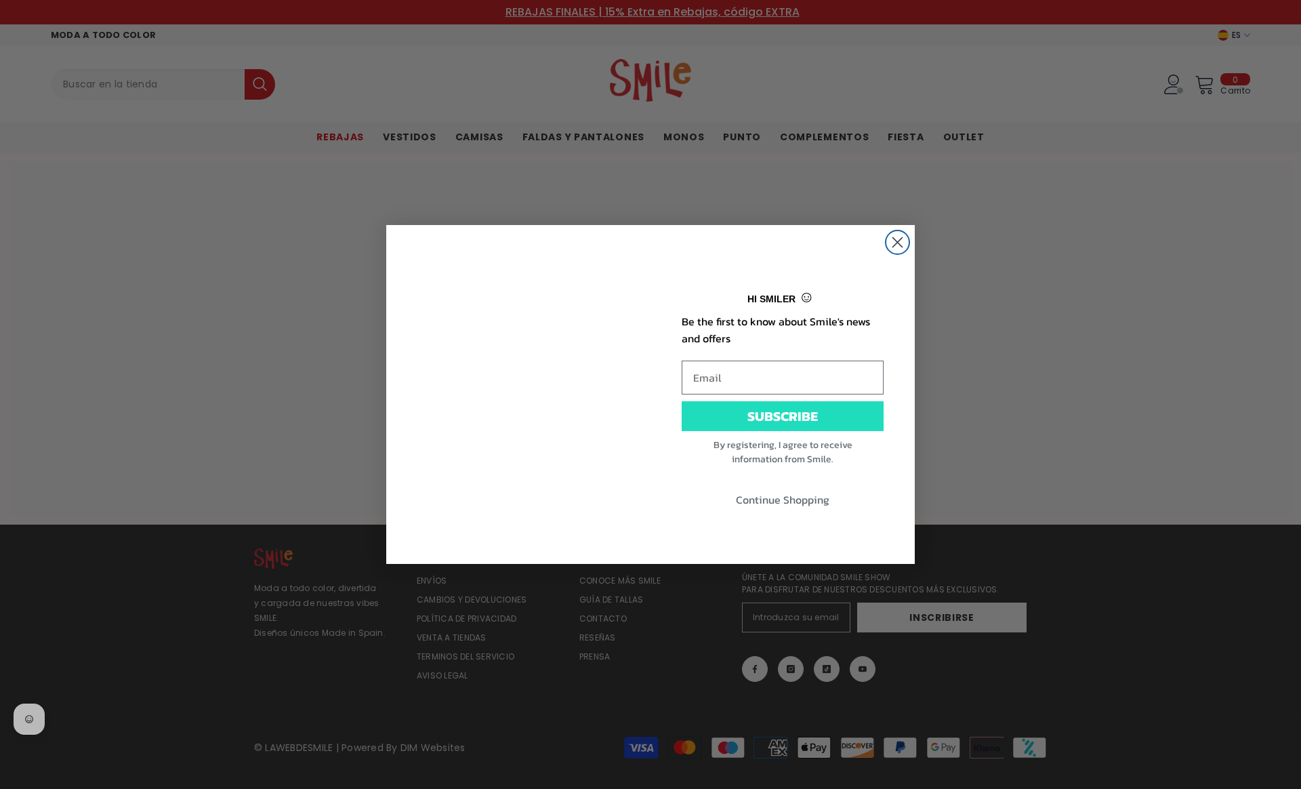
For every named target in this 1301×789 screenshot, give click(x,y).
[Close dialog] (897, 242)
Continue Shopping (782, 499)
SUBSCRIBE (782, 416)
